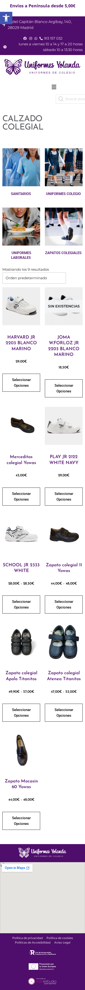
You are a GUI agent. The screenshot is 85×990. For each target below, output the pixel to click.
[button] (54, 87)
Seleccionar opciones (21, 383)
